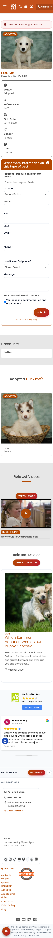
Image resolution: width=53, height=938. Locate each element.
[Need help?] (6, 931)
